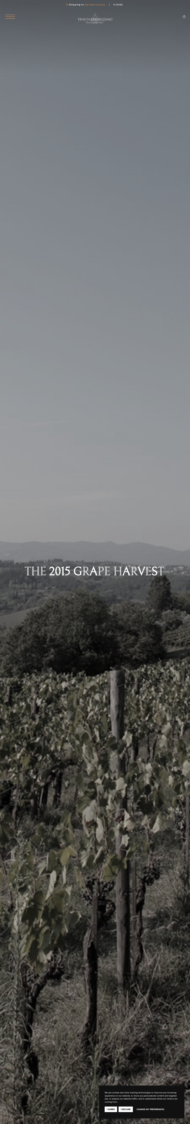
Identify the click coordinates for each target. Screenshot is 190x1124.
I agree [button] (111, 1109)
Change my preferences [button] (150, 1109)
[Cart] (184, 16)
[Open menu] (10, 16)
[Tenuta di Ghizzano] (95, 18)
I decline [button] (126, 1109)
